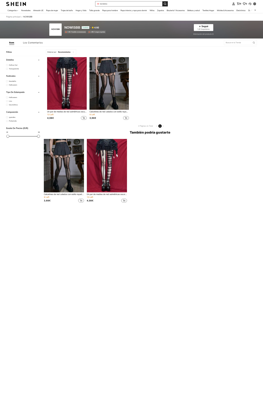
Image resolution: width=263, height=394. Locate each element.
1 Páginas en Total (145, 126)
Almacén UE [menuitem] (38, 10)
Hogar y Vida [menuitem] (81, 10)
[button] (250, 3)
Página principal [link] (13, 17)
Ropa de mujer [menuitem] (52, 10)
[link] (239, 3)
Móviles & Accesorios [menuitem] (225, 10)
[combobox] (61, 52)
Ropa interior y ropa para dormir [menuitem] (134, 10)
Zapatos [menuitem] (160, 10)
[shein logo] (16, 4)
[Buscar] (165, 3)
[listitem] (76, 32)
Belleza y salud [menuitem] (193, 10)
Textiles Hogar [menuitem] (208, 10)
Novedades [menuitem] (26, 10)
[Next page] (163, 126)
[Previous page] (156, 126)
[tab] (11, 42)
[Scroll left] (252, 10)
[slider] (7, 136)
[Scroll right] (255, 10)
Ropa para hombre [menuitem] (110, 10)
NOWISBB (72, 27)
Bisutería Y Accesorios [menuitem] (176, 10)
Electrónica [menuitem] (240, 10)
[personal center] (233, 3)
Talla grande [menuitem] (94, 10)
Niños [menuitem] (152, 10)
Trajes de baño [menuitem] (67, 10)
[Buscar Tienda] (254, 42)
